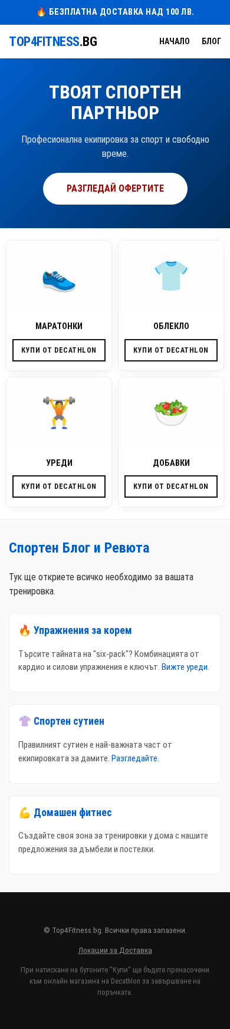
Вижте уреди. (185, 667)
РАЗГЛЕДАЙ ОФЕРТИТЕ (115, 188)
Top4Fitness (53, 41)
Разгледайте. (135, 758)
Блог (211, 41)
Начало (174, 41)
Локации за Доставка (115, 950)
